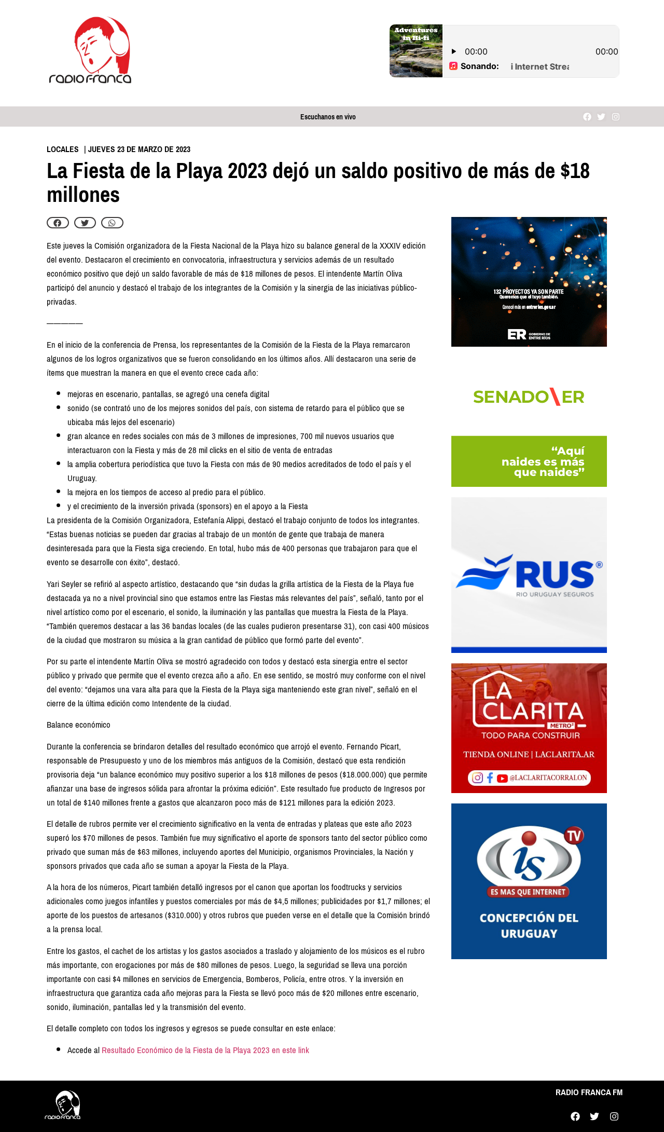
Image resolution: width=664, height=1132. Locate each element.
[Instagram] (615, 116)
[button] (58, 222)
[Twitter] (601, 116)
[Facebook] (587, 116)
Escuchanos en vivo (328, 117)
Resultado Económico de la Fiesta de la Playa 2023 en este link (205, 1050)
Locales (63, 149)
